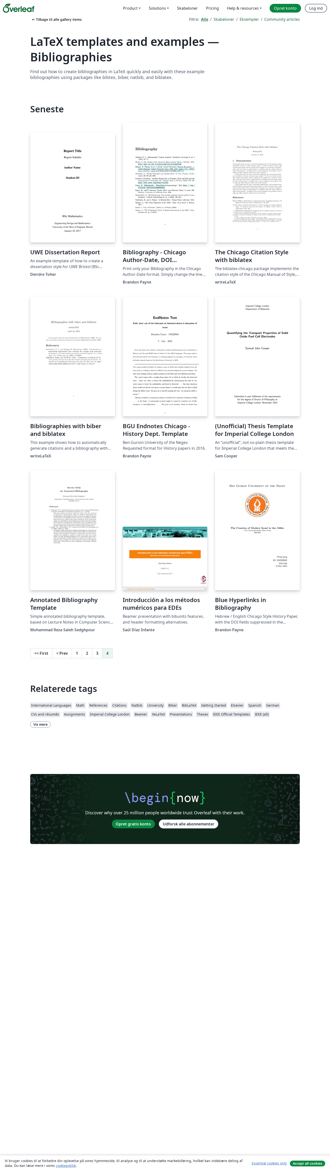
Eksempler (249, 19)
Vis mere (40, 724)
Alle (204, 19)
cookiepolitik (66, 1165)
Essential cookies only (269, 1163)
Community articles (282, 19)
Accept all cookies (307, 1163)
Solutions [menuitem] (157, 8)
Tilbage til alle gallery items (56, 19)
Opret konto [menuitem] (285, 8)
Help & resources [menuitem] (243, 8)
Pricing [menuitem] (212, 8)
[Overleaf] (18, 8)
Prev (62, 653)
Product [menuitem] (130, 8)
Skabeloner (224, 19)
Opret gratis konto (133, 824)
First (41, 653)
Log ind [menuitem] (316, 8)
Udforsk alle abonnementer (188, 824)
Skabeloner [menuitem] (187, 8)
